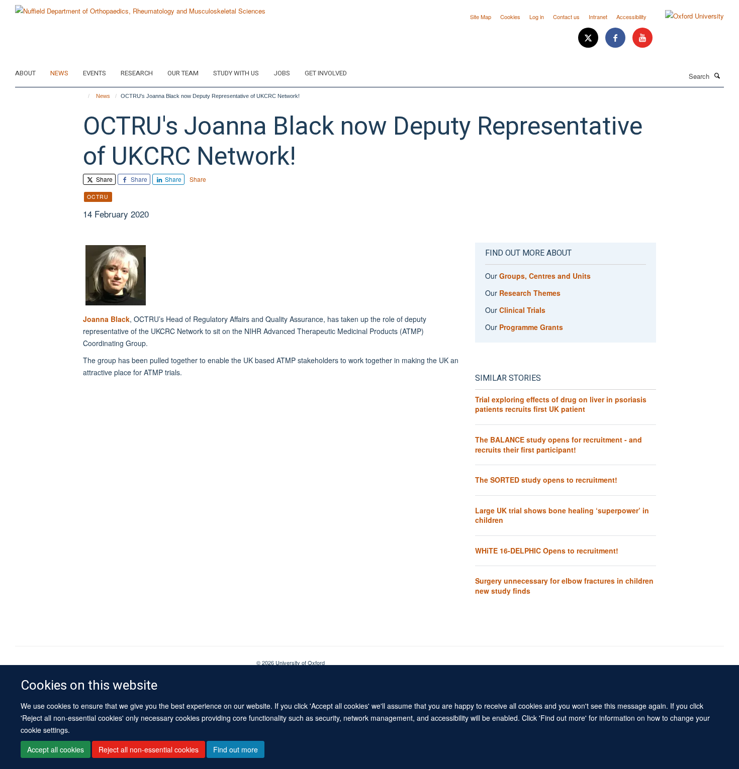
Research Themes (530, 293)
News (59, 73)
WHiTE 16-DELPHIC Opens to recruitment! (546, 550)
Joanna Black (106, 319)
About (25, 73)
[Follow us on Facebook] (616, 38)
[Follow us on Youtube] (642, 38)
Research (137, 73)
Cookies (510, 17)
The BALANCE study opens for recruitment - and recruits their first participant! (558, 444)
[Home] (84, 95)
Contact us (566, 17)
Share (104, 179)
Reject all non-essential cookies (149, 749)
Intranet (598, 17)
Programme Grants (531, 327)
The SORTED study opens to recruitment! (546, 480)
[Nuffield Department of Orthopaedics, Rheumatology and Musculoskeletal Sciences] (140, 7)
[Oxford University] (687, 16)
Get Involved (326, 73)
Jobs (281, 73)
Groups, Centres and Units (545, 276)
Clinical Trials (522, 310)
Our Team (183, 73)
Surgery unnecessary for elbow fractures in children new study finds (564, 586)
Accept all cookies (55, 749)
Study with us (236, 73)
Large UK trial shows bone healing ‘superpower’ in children (562, 515)
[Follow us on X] (589, 38)
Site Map (480, 17)
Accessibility (631, 17)
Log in (536, 17)
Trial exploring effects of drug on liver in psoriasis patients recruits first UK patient (560, 404)
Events (94, 73)
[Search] (717, 75)
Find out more (235, 749)
